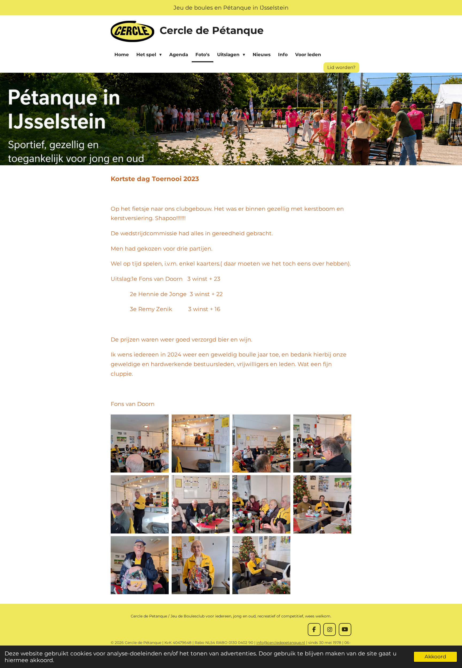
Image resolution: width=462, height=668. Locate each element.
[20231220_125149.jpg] (200, 504)
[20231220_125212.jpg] (261, 504)
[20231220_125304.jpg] (139, 565)
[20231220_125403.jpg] (261, 565)
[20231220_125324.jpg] (200, 565)
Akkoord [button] (435, 657)
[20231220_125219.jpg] (322, 504)
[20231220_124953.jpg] (200, 443)
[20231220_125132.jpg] (139, 504)
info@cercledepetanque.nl (280, 642)
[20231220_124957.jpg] (261, 443)
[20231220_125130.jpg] (322, 443)
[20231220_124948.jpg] (139, 443)
